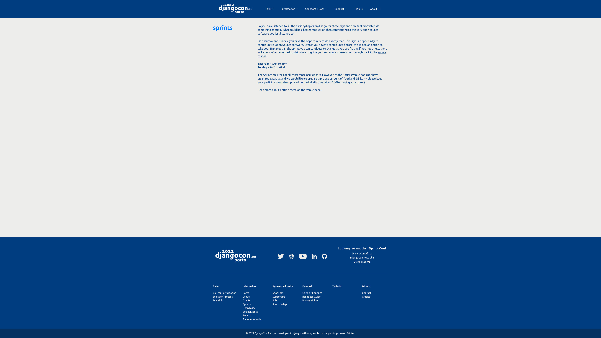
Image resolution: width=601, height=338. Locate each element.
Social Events (250, 311)
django (297, 333)
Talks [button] (268, 9)
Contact (366, 293)
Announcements (252, 319)
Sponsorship (279, 304)
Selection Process (223, 296)
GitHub (351, 333)
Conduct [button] (339, 9)
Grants (246, 300)
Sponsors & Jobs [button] (315, 9)
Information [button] (289, 9)
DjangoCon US (362, 261)
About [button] (374, 9)
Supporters (278, 296)
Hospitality (249, 308)
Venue (246, 296)
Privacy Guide (310, 300)
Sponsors (277, 293)
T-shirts (247, 315)
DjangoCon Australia (362, 257)
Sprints (247, 304)
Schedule (218, 300)
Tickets (358, 9)
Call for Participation (224, 293)
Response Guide (311, 296)
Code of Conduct (312, 293)
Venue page (313, 89)
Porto (246, 293)
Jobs (275, 300)
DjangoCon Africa (362, 253)
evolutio (318, 333)
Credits (366, 296)
